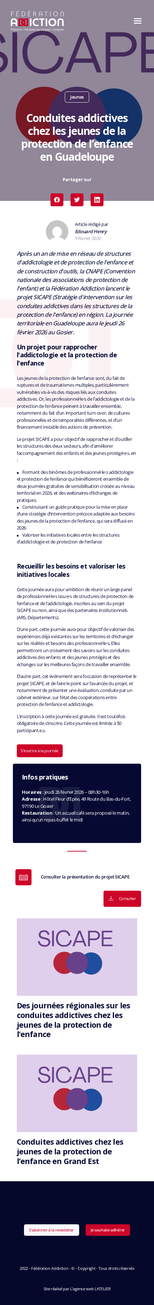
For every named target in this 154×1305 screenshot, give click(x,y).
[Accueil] (37, 21)
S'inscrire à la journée (39, 750)
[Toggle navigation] (135, 21)
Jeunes (76, 97)
